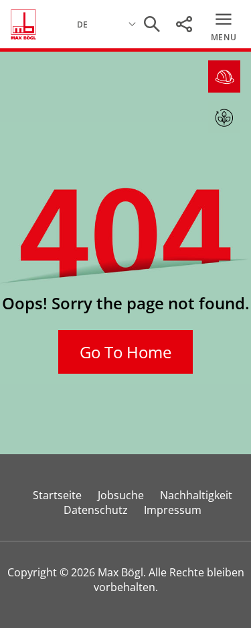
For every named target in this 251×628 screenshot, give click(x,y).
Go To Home (125, 352)
